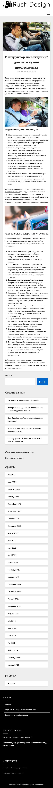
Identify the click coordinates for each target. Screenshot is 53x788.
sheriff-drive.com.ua (12, 192)
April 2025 (12, 555)
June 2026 (12, 482)
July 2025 (12, 540)
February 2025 (14, 570)
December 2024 (14, 584)
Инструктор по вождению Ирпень (18, 78)
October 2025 (13, 519)
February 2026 (14, 489)
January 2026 (13, 496)
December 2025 (14, 504)
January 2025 (13, 577)
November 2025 (14, 511)
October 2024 (13, 599)
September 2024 (14, 606)
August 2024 (13, 613)
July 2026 (12, 475)
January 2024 (13, 665)
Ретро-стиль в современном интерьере (20, 710)
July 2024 (12, 621)
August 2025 (13, 533)
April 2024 (12, 643)
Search (8, 375)
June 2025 (12, 548)
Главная (7, 704)
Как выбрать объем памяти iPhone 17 (23, 400)
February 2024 (14, 657)
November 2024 (14, 592)
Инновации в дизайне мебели (16, 715)
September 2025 (14, 526)
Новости (11, 683)
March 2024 (13, 650)
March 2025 (13, 562)
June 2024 (12, 628)
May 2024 (12, 636)
